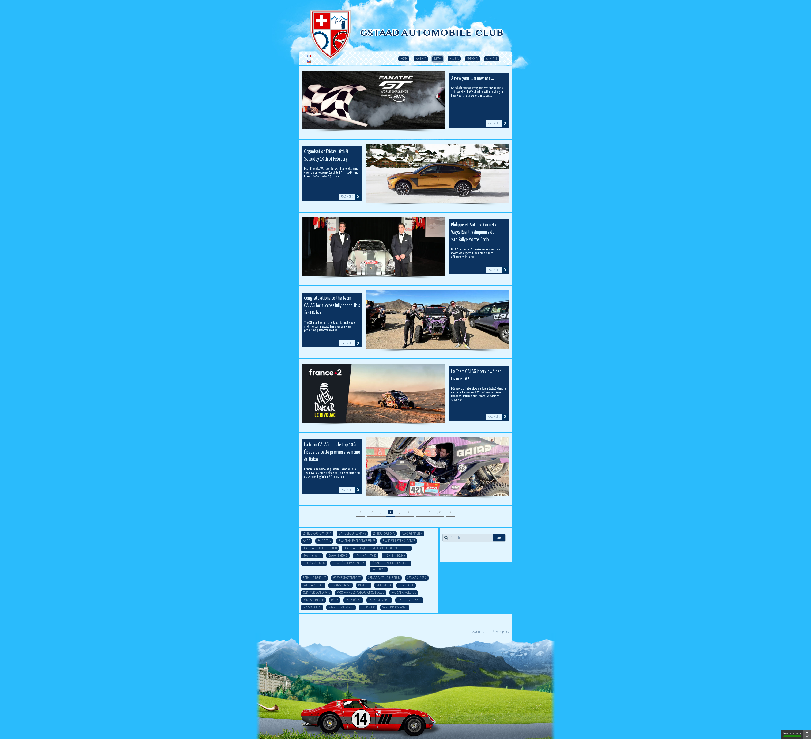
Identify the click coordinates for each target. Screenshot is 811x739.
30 (439, 512)
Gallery (421, 59)
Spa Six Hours (312, 607)
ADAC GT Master (412, 533)
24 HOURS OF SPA (384, 533)
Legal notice (478, 632)
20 (429, 512)
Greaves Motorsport (347, 578)
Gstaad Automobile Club (384, 578)
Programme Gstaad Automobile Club (360, 593)
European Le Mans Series (348, 563)
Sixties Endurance (409, 600)
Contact (491, 59)
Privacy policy (500, 632)
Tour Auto (368, 607)
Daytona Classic (365, 556)
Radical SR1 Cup (313, 600)
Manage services (792, 733)
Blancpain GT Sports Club (320, 548)
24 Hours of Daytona (317, 533)
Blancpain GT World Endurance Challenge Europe (377, 548)
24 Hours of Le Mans (352, 533)
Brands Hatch (312, 556)
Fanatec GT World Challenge (390, 563)
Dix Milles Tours (394, 556)
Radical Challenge (404, 593)
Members (472, 59)
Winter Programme (394, 607)
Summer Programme (341, 607)
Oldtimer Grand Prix (316, 593)
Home (403, 59)
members (363, 585)
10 (420, 512)
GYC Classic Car (313, 585)
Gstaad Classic (416, 578)
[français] (309, 56)
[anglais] (309, 61)
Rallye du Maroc (379, 600)
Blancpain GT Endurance (398, 541)
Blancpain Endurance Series (356, 541)
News (437, 59)
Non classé (406, 585)
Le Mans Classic (341, 585)
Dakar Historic (337, 556)
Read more (494, 123)
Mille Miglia (383, 585)
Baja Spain (324, 541)
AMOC (306, 541)
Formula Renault (314, 578)
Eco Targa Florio (314, 563)
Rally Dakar (353, 600)
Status (454, 59)
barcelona (379, 569)
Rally (334, 600)
